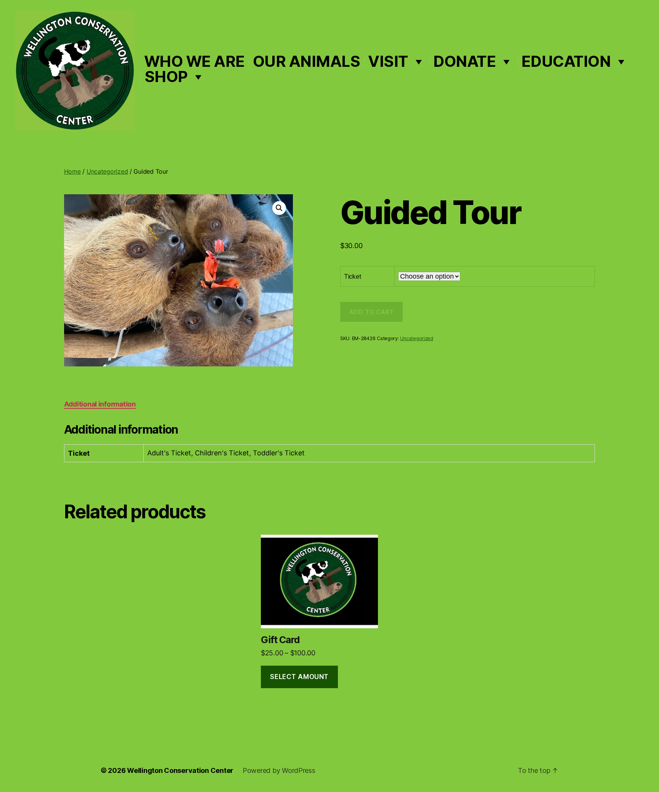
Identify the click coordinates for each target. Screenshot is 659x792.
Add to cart (371, 312)
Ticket (352, 276)
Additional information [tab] (100, 404)
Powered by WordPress (279, 770)
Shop (166, 76)
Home (72, 171)
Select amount (299, 677)
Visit (388, 61)
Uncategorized (107, 171)
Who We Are (194, 61)
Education (566, 61)
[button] (279, 208)
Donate (464, 61)
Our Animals (306, 61)
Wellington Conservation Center (180, 770)
